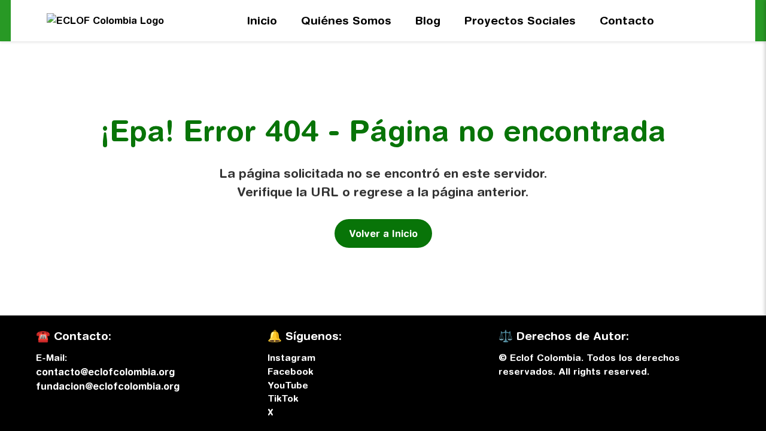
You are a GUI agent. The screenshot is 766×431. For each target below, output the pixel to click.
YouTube (288, 385)
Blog (427, 20)
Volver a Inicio (383, 233)
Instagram (291, 357)
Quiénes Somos (346, 20)
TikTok (283, 398)
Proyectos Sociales (520, 20)
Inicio (262, 20)
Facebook (290, 371)
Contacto (627, 20)
